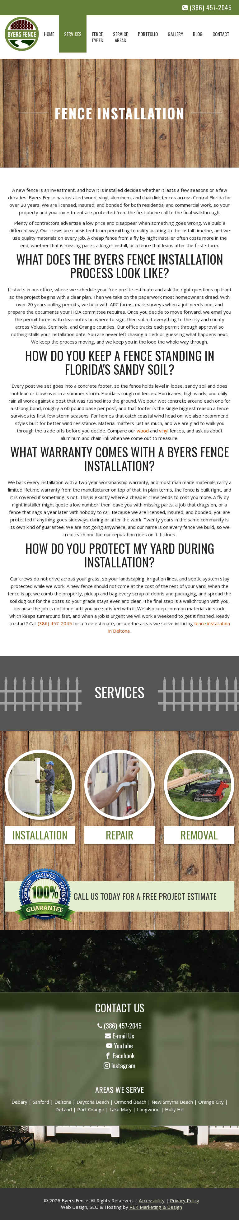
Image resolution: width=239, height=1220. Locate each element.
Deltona (62, 1102)
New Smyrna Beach (172, 1102)
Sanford (41, 1102)
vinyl (163, 430)
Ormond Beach (130, 1102)
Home (49, 33)
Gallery (175, 33)
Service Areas (120, 37)
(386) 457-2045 (210, 7)
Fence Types (97, 37)
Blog (198, 33)
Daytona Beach (93, 1102)
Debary (19, 1102)
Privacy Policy (184, 1200)
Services (73, 33)
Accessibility (152, 1200)
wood (143, 430)
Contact (221, 33)
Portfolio (148, 33)
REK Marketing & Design (155, 1207)
